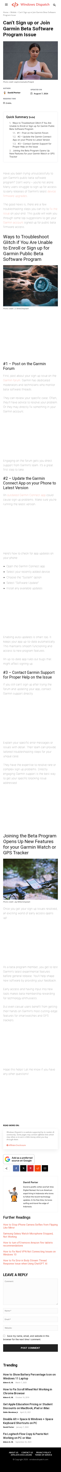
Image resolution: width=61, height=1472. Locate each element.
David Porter (14, 92)
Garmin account (13, 222)
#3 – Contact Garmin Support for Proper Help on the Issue (32, 145)
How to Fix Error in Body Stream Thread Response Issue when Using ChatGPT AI (25, 1262)
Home (5, 12)
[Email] (45, 1168)
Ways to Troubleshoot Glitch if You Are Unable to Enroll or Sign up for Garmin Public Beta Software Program (32, 126)
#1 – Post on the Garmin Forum (32, 133)
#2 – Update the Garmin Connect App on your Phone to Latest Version (32, 138)
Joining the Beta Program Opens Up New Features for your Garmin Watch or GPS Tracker (32, 153)
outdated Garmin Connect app (26, 495)
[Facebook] (16, 1168)
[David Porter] (5, 92)
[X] (23, 1168)
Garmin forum (11, 380)
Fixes (33, 1124)
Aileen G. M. (8, 1382)
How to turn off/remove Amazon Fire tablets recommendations (28, 1244)
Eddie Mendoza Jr (10, 1412)
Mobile (13, 12)
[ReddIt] (38, 1168)
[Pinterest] (30, 1168)
